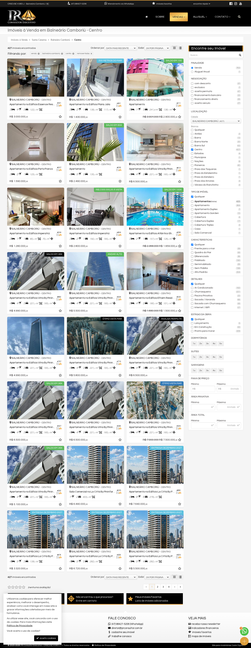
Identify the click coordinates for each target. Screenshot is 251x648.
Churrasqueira (217, 292)
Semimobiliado (217, 264)
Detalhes (196, 279)
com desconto (217, 83)
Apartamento (217, 205)
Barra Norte (217, 141)
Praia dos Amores (217, 181)
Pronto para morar (217, 331)
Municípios (217, 157)
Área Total (198, 415)
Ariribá (217, 134)
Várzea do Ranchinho (217, 185)
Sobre (160, 16)
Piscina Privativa (217, 295)
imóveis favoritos (201, 632)
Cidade (194, 117)
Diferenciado (217, 256)
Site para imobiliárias (221, 645)
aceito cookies (47, 638)
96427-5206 (79, 4)
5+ (221, 343)
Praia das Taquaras (217, 169)
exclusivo (217, 87)
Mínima (195, 402)
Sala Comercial (217, 233)
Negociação (198, 79)
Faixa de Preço (200, 378)
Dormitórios (199, 338)
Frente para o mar (217, 248)
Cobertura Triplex (217, 225)
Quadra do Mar (217, 252)
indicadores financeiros (205, 628)
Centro (217, 149)
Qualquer (199, 130)
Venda (217, 68)
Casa (217, 229)
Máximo (221, 384)
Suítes (195, 351)
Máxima (221, 402)
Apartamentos (217, 201)
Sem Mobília (217, 268)
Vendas (177, 17)
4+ (214, 343)
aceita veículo (217, 103)
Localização (199, 111)
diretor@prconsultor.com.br (126, 628)
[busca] (239, 16)
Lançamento (217, 323)
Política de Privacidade (105, 645)
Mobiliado (217, 260)
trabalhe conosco (121, 636)
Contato (221, 16)
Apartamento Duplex (217, 209)
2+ (201, 343)
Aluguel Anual (217, 72)
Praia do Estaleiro (217, 177)
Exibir (141, 48)
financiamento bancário (217, 95)
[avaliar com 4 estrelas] (20, 587)
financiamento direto (217, 99)
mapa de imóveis (201, 636)
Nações (217, 161)
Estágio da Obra (201, 314)
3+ (207, 343)
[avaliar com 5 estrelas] (23, 587)
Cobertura (217, 217)
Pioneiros (217, 165)
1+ (194, 343)
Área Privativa (200, 397)
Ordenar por (97, 48)
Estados (217, 153)
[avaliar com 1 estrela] (9, 587)
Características (201, 240)
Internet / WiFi (217, 307)
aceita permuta (217, 91)
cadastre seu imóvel (123, 632)
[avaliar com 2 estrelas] (13, 587)
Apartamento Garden (217, 213)
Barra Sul (217, 145)
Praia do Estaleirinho (217, 173)
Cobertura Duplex (217, 221)
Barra (217, 138)
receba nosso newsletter (206, 624)
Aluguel (199, 16)
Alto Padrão (217, 272)
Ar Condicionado (217, 288)
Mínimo (195, 384)
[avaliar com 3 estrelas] (16, 587)
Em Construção (217, 327)
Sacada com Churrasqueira (217, 303)
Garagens (197, 365)
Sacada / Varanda (217, 299)
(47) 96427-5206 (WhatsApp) (127, 624)
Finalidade (197, 63)
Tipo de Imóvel (199, 192)
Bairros (194, 126)
